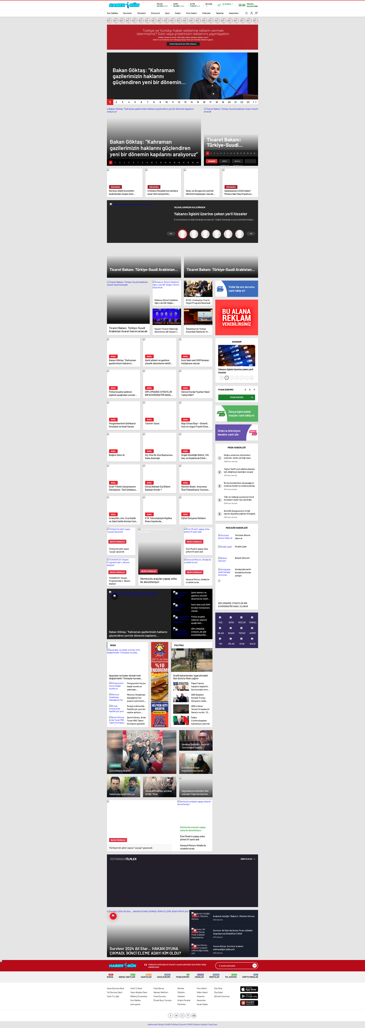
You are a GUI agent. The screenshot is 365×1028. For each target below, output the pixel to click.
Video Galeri (202, 992)
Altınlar (181, 988)
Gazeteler (234, 13)
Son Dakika (112, 13)
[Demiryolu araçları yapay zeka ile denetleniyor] (195, 812)
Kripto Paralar (250, 976)
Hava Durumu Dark (115, 988)
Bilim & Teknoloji (237, 161)
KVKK (189, 1024)
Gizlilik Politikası (171, 1024)
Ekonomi (155, 13)
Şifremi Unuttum (222, 996)
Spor (167, 13)
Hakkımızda (152, 1024)
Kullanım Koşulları (200, 1024)
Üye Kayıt (218, 992)
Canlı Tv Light (113, 996)
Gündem (141, 13)
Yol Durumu (231, 976)
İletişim (161, 1024)
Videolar (206, 13)
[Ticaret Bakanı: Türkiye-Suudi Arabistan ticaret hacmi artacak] (128, 302)
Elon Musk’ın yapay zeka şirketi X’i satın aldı (192, 838)
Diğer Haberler (224, 161)
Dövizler (181, 992)
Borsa (110, 976)
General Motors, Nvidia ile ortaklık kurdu (193, 847)
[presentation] (253, 101)
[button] (110, 102)
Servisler (127, 13)
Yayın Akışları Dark (138, 992)
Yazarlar (220, 13)
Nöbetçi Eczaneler (138, 996)
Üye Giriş (218, 988)
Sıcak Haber (202, 1004)
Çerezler (183, 1024)
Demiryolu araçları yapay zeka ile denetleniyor (193, 829)
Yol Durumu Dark (114, 992)
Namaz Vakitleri (127, 976)
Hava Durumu (163, 976)
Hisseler (199, 976)
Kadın (178, 13)
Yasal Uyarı (213, 1024)
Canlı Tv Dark (136, 988)
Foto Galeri (191, 13)
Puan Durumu (182, 976)
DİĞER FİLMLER (246, 859)
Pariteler (214, 976)
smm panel (135, 1004)
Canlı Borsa (159, 988)
